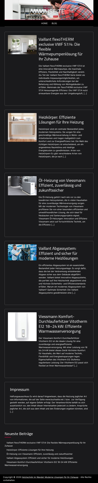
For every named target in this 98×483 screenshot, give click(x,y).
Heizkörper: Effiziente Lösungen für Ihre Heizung (61, 119)
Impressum (19, 389)
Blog (54, 23)
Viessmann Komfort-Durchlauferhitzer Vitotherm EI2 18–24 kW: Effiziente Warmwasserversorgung (63, 324)
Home (44, 23)
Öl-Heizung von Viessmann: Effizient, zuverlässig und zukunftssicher (62, 185)
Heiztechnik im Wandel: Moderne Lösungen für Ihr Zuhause (50, 477)
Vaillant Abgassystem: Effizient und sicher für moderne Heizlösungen (58, 253)
